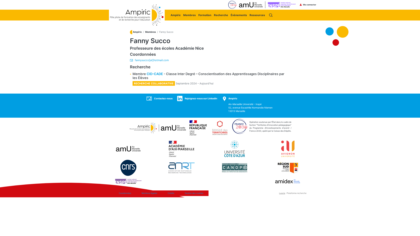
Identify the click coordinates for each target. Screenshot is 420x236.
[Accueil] (137, 6)
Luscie (282, 193)
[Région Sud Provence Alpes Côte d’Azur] (288, 167)
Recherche (221, 15)
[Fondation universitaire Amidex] (288, 181)
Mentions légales (149, 193)
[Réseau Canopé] (234, 167)
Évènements (239, 15)
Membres (189, 15)
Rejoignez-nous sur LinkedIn (201, 98)
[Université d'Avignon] (287, 148)
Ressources (257, 15)
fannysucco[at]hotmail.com (152, 60)
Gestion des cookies (194, 193)
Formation (204, 15)
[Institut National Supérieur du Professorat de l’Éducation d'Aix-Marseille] (128, 181)
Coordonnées (125, 193)
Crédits (171, 193)
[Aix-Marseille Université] (128, 148)
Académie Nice (189, 48)
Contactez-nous (163, 98)
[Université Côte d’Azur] (234, 148)
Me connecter (309, 4)
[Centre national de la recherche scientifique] (128, 167)
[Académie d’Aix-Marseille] (181, 148)
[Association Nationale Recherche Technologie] (181, 167)
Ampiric (176, 15)
